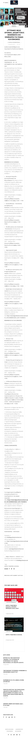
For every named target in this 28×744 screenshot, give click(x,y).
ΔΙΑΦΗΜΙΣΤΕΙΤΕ (19, 729)
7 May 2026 (5, 674)
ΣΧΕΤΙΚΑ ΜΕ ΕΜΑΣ (9, 729)
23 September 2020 (10, 640)
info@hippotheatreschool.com (14, 537)
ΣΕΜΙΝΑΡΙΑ (14, 26)
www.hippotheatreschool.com (16, 549)
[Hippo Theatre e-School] (14, 625)
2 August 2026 (6, 664)
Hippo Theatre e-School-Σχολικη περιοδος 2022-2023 (12, 607)
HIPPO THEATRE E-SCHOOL (11, 566)
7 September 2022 (9, 613)
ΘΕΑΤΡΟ (14, 25)
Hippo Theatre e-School (14, 634)
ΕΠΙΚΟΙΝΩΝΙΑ (10, 731)
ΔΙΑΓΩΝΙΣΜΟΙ (18, 731)
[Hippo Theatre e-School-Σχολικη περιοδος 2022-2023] (14, 595)
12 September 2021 (11, 44)
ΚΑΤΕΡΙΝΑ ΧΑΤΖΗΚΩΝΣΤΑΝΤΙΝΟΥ (14, 42)
